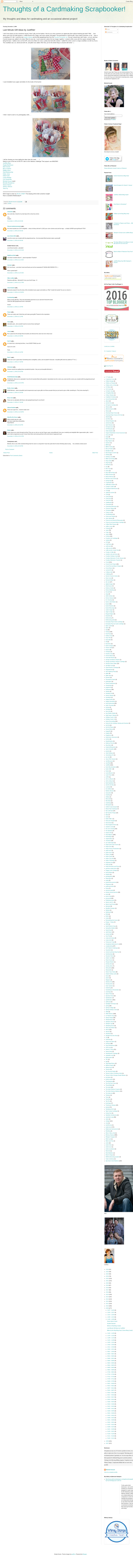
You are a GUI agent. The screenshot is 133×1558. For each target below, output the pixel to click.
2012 (107, 1301)
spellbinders (109, 999)
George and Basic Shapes (113, 659)
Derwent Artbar (110, 580)
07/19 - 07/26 (111, 1374)
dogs (107, 594)
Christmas (108, 510)
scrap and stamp (110, 938)
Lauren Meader (7, 177)
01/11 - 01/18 (111, 1436)
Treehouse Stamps (111, 1105)
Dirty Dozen (109, 586)
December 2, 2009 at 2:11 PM (15, 316)
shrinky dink (109, 964)
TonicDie (108, 1099)
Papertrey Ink (109, 862)
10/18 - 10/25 (111, 1344)
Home (51, 452)
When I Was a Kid (110, 1133)
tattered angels (110, 1065)
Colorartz (108, 528)
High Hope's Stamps (111, 715)
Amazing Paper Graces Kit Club (114, 415)
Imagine (108, 733)
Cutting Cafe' (109, 572)
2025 (107, 1271)
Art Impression (109, 427)
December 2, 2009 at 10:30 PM (15, 383)
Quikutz (108, 910)
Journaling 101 (110, 755)
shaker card (109, 958)
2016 (107, 1292)
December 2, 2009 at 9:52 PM (15, 371)
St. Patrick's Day (110, 1015)
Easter (107, 604)
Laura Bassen (109, 773)
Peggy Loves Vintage (111, 870)
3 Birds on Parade (110, 383)
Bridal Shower (109, 474)
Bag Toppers (109, 441)
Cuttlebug (108, 574)
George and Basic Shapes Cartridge (115, 661)
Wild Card (108, 1139)
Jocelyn (9, 265)
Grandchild (108, 685)
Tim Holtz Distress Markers (113, 1091)
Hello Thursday (110, 705)
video (107, 1119)
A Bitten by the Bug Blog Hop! (121, 213)
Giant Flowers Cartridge (112, 667)
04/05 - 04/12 (111, 1408)
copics (107, 534)
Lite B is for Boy (110, 785)
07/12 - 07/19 (111, 1376)
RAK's (107, 916)
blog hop (108, 462)
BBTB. (107, 445)
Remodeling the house (112, 920)
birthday (108, 454)
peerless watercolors (111, 868)
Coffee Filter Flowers (111, 524)
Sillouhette (108, 970)
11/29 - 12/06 (111, 1319)
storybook (108, 1033)
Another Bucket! (111, 1323)
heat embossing (110, 703)
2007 (107, 1443)
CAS (107, 490)
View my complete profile (110, 1472)
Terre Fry (5, 188)
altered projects (110, 409)
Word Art (108, 1151)
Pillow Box (108, 878)
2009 (107, 1308)
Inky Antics (108, 745)
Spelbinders (109, 997)
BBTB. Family (109, 446)
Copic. (107, 532)
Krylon (107, 771)
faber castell (109, 625)
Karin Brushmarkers (111, 767)
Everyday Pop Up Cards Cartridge (115, 624)
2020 (107, 1283)
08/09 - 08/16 (111, 1367)
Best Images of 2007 (111, 452)
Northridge (108, 836)
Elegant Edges (109, 614)
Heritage (108, 709)
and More (108, 419)
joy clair (108, 757)
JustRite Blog (7, 163)
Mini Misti (108, 800)
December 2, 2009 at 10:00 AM (15, 250)
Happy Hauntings (110, 701)
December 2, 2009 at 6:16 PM (15, 352)
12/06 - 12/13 (111, 1317)
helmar (107, 707)
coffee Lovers (109, 526)
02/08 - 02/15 (111, 1426)
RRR (107, 924)
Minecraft (108, 799)
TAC (107, 1059)
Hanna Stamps (110, 695)
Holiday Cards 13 (110, 717)
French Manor (109, 655)
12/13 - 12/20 (111, 1314)
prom (107, 894)
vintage (108, 1121)
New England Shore (111, 824)
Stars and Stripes (110, 1027)
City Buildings (109, 514)
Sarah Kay (108, 930)
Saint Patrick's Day (110, 926)
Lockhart (108, 787)
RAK (107, 914)
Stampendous (109, 1019)
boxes (107, 470)
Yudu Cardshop (110, 1159)
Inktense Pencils (110, 743)
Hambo (108, 691)
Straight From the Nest (111, 1035)
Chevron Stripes (110, 508)
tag (106, 1061)
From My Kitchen (110, 657)
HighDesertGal (11, 255)
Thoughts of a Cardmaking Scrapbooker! (64, 9)
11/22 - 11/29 (111, 1333)
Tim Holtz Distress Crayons (113, 1089)
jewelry (107, 751)
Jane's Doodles (110, 749)
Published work (110, 900)
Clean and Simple (110, 516)
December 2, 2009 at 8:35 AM (15, 230)
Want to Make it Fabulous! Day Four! (123, 251)
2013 (107, 1299)
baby (107, 437)
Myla (107, 814)
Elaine (9, 430)
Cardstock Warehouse (111, 488)
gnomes (108, 677)
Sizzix (107, 976)
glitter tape (108, 675)
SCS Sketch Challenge (112, 948)
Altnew (107, 411)
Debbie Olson (7, 170)
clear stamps (109, 518)
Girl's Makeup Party (111, 671)
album (107, 401)
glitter (107, 673)
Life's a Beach (109, 781)
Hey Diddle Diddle (110, 713)
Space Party (109, 993)
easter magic (109, 610)
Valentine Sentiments (111, 1115)
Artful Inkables (109, 431)
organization (109, 838)
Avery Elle (108, 435)
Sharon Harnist (7, 185)
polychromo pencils (111, 882)
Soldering (108, 987)
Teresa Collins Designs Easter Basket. (116, 1075)
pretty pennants (110, 886)
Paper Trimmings (110, 860)
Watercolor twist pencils (112, 1129)
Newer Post (6, 452)
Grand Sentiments (110, 683)
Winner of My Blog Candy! (114, 1326)
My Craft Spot (109, 810)
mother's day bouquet (111, 807)
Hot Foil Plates (109, 727)
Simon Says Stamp (111, 972)
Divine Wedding (110, 590)
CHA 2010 (108, 498)
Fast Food (108, 633)
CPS (107, 542)
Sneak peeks (109, 983)
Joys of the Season (111, 759)
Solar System (109, 986)
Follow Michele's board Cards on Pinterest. (115, 168)
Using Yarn (108, 1113)
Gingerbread (109, 669)
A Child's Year (109, 391)
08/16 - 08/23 (111, 1365)
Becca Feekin (109, 448)
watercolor (108, 1127)
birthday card (109, 456)
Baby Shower (109, 438)
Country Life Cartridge (111, 538)
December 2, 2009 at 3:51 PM (15, 326)
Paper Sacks (109, 856)
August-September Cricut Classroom (115, 433)
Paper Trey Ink (109, 858)
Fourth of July (109, 653)
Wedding (108, 1131)
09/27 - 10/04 (111, 1351)
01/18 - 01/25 (111, 1433)
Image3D (108, 731)
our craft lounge (110, 842)
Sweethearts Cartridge (112, 1053)
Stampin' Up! (109, 1023)
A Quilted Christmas (111, 397)
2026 (107, 1269)
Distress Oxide (109, 588)
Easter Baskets (110, 606)
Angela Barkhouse (8, 165)
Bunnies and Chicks (111, 478)
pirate (107, 880)
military (107, 797)
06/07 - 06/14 (111, 1388)
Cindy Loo (108, 512)
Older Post (95, 452)
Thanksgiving (109, 1081)
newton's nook (109, 826)
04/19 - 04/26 (111, 1404)
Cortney (108, 536)
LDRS (107, 777)
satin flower (109, 932)
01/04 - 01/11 (111, 1438)
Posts (108, 29)
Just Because (109, 761)
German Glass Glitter (111, 663)
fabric (107, 627)
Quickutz (108, 906)
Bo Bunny (108, 464)
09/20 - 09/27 (111, 1354)
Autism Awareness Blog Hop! (121, 175)
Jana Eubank (11, 287)
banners (108, 442)
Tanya (9, 312)
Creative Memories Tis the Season (115, 558)
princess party (109, 890)
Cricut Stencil (109, 568)
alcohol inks (109, 403)
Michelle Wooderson (8, 183)
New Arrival (109, 822)
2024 (107, 1274)
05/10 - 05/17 (111, 1397)
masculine (108, 793)
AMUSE (108, 417)
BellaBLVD (108, 450)
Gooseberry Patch (110, 679)
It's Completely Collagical (110, 351)
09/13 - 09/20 (111, 1356)
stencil (107, 1029)
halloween (108, 689)
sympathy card (109, 1055)
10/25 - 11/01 (111, 1342)
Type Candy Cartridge (111, 1111)
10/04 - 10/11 (111, 1349)
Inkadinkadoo (109, 741)
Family (107, 631)
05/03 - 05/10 (111, 1399)
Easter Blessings (110, 608)
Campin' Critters (110, 486)
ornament (108, 840)
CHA (107, 494)
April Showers (109, 425)
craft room (108, 546)
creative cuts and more (112, 554)
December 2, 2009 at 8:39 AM (15, 240)
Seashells (108, 950)
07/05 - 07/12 (111, 1379)
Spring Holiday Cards (111, 1009)
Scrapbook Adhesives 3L (112, 944)
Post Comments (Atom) (16, 455)
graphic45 (108, 687)
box (107, 466)
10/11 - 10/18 (111, 1347)
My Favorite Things (111, 812)
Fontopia (108, 651)
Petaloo (108, 874)
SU (106, 1037)
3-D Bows (108, 387)
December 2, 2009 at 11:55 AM (15, 273)
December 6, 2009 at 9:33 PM (15, 446)
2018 (107, 1287)
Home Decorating (110, 721)
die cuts (108, 582)
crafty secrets (109, 548)
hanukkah (108, 697)
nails (107, 816)
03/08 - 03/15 (111, 1417)
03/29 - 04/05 (111, 1411)
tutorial (107, 1107)
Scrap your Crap (110, 942)
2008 (107, 1441)
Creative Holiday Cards (112, 556)
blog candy (108, 460)
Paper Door (109, 846)
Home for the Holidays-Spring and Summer (117, 723)
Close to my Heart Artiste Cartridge (115, 522)
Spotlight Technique (111, 1003)
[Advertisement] (114, 47)
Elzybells (108, 616)
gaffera (73, 1554)
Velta (8, 322)
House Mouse (109, 729)
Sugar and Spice (110, 1041)
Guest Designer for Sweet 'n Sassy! (123, 185)
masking (108, 795)
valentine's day (110, 1117)
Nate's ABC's (109, 818)
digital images (109, 584)
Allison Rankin (11, 407)
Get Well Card (109, 665)
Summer (108, 1043)
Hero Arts (108, 711)
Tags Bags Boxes (110, 1063)
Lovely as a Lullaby (109, 346)
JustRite (9, 203)
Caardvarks (109, 482)
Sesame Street (109, 956)
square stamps (28, 37)
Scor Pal (108, 936)
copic (107, 530)
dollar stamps (109, 596)
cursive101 (108, 570)
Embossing (109, 618)
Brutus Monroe (109, 476)
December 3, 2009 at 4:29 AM (15, 392)
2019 (107, 1285)
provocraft (108, 898)
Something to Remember (112, 990)
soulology (108, 991)
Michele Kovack (7, 181)
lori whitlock (109, 789)
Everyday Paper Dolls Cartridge (114, 621)
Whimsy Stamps (110, 1135)
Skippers (108, 980)
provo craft (108, 896)
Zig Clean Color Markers (112, 1161)
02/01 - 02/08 (111, 1429)
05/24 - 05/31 (111, 1392)
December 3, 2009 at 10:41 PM (15, 436)
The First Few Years (111, 1083)
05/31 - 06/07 (111, 1390)
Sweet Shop (109, 1051)
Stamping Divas (110, 1025)
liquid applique (110, 783)
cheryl (9, 331)
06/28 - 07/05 (111, 1381)
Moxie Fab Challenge (111, 808)
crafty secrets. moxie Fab (112, 550)
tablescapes (109, 1057)
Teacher (108, 1069)
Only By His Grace (12, 417)
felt (106, 641)
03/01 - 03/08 (111, 1420)
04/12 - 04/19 (111, 1406)
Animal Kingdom (110, 421)
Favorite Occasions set (60, 37)
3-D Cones (108, 389)
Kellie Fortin (6, 175)
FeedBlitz (113, 119)
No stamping (109, 830)
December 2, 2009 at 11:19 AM (15, 260)
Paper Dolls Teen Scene (112, 844)
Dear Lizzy (108, 578)
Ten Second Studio (111, 1071)
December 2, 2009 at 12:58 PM (15, 292)
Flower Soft (109, 647)
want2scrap (109, 1125)
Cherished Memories (111, 506)
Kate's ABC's (109, 769)
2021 (107, 1280)
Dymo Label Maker (111, 602)
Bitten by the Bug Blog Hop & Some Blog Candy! (120, 1330)
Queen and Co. (110, 902)
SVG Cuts (108, 1047)
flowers (107, 649)
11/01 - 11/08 (111, 1340)
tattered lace (109, 1067)
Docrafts (108, 592)
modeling (108, 803)
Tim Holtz (108, 1087)
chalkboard (109, 502)
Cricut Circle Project (111, 564)
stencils (108, 1031)
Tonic (107, 1097)
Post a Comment (9, 449)
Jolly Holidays (109, 753)
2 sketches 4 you (110, 379)
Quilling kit (108, 912)
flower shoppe (109, 645)
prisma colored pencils (112, 892)
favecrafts (108, 639)
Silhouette (108, 968)
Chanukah (108, 504)
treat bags (108, 1103)
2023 (107, 1276)
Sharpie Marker (110, 962)
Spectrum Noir (109, 995)
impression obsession (111, 737)
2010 (107, 1306)
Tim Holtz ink (109, 1093)
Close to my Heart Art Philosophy (114, 520)
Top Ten (108, 1101)
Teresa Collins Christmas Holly (114, 1073)
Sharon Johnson (7, 186)
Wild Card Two (109, 1141)
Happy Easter (109, 699)
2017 (107, 1290)
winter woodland (110, 1149)
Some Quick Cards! (112, 1321)
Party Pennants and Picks (112, 866)
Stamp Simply (109, 1017)
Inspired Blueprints (111, 747)
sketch (107, 978)
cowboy (108, 540)
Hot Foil (108, 725)
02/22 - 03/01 (111, 1422)
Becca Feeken (7, 168)
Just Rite (108, 763)
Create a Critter (110, 552)
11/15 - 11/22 (111, 1335)
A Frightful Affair (110, 393)
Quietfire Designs (110, 908)
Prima (107, 888)
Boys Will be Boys (110, 472)
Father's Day (109, 635)
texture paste (109, 1079)
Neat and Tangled (110, 820)
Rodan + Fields (110, 922)
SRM (107, 1011)
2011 (107, 1303)
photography (109, 876)
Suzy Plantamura (110, 1045)
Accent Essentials (110, 399)
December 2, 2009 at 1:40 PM (15, 306)
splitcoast (108, 1001)
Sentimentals (109, 954)
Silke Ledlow (10, 278)
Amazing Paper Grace (111, 413)
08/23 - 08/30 (111, 1363)
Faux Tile (108, 637)
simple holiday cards (111, 974)
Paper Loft (108, 854)
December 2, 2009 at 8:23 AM (15, 221)
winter (107, 1143)
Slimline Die (109, 982)
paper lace (108, 850)
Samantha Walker (110, 928)
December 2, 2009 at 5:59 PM (15, 336)
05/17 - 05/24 (111, 1395)
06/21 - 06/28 (111, 1383)
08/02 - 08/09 (111, 1370)
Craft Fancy (109, 544)
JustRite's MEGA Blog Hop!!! (121, 194)
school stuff (109, 934)
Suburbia (108, 1039)
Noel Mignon (109, 834)
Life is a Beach (109, 779)
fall (106, 629)
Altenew (108, 407)
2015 (107, 1294)
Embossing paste (110, 620)
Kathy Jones (6, 174)
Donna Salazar (110, 598)
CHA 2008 (108, 496)
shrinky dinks (109, 966)
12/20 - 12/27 (111, 1312)
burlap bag (108, 480)
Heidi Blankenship (8, 172)
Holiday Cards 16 (110, 719)
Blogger (85, 1554)
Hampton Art (109, 693)
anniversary (109, 423)
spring (107, 1005)
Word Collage (109, 1155)
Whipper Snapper (110, 1137)
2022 (107, 1278)
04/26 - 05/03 (111, 1401)
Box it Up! (108, 468)
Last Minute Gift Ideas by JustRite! (116, 1328)
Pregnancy (108, 884)
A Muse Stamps (110, 395)
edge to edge (109, 612)
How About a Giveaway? (120, 204)
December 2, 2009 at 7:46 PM (15, 362)
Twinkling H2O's (110, 1109)
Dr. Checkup (109, 600)
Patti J (9, 357)
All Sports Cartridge (111, 405)
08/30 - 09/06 (111, 1360)
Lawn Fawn (109, 775)
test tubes (108, 1077)
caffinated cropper (110, 484)
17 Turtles (108, 377)
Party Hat (108, 864)
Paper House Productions (112, 848)
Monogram (108, 804)
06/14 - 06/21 (111, 1385)
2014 (107, 1296)
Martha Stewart (110, 791)
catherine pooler (110, 492)
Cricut (107, 562)
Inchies (107, 739)
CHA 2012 (108, 500)
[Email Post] (26, 201)
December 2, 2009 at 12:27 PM (15, 282)
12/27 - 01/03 (111, 1310)
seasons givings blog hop (112, 952)
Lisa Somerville (7, 179)
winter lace (108, 1147)
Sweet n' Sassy (110, 1049)
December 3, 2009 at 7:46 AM (15, 402)
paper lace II (109, 852)
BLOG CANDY (21, 194)
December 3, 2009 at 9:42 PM (15, 425)
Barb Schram (6, 166)
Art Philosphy (109, 429)
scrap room (109, 940)
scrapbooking (109, 946)
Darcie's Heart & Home (112, 576)
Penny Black (109, 872)
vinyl (107, 1123)
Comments (109, 32)
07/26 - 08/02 (111, 1372)
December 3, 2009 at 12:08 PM (15, 412)
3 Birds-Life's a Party (111, 385)
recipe (107, 918)
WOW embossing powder (112, 1157)
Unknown (9, 211)
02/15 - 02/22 (111, 1424)
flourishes (108, 643)
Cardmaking (10, 297)
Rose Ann (10, 397)
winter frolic (109, 1145)
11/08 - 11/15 (111, 1338)
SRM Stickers (109, 1013)
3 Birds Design (109, 381)
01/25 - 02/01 (111, 1431)
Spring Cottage (110, 1007)
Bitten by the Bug (110, 458)
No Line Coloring (110, 828)
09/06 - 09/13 (111, 1358)
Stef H (9, 341)
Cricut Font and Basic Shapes (113, 566)
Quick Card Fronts (110, 904)
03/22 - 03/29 (111, 1413)
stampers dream (110, 1021)
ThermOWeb (109, 1085)
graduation (108, 681)
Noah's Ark (108, 832)
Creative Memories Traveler (113, 560)
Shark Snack (109, 960)
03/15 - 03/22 (111, 1415)
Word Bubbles (109, 1153)
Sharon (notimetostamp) (14, 226)
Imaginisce (108, 735)
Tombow (108, 1095)
